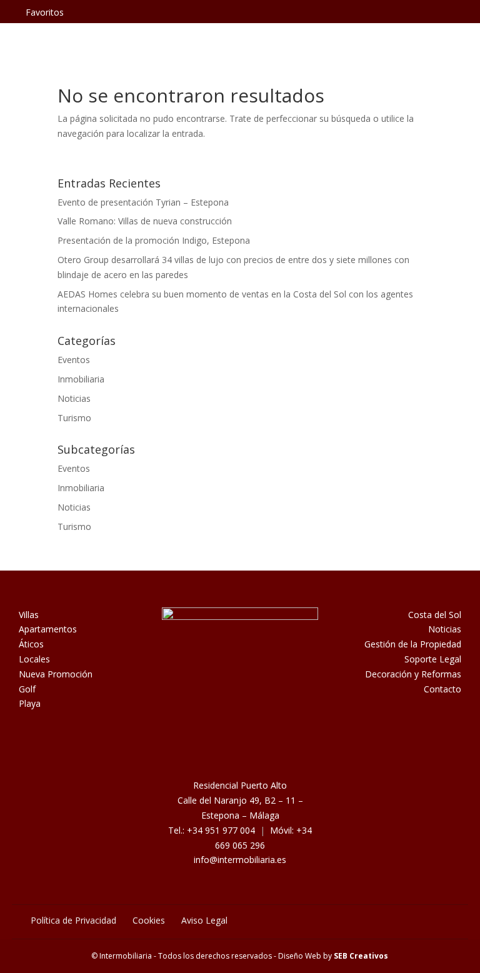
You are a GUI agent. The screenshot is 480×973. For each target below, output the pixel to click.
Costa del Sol (434, 615)
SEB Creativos (361, 956)
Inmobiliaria (81, 379)
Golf (27, 689)
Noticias (74, 398)
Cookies (148, 920)
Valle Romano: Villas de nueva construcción (145, 221)
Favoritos (45, 12)
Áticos (31, 644)
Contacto (442, 689)
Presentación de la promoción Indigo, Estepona (154, 240)
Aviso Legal (204, 920)
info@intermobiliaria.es (240, 860)
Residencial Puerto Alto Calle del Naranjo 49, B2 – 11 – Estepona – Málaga (240, 800)
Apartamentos (48, 629)
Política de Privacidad (73, 920)
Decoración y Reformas (413, 674)
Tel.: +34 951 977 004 (211, 830)
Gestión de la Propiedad (412, 644)
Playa (30, 703)
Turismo (74, 418)
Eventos (74, 360)
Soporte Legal (432, 659)
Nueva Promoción (55, 674)
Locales (34, 659)
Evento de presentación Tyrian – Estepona (143, 202)
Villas (29, 615)
